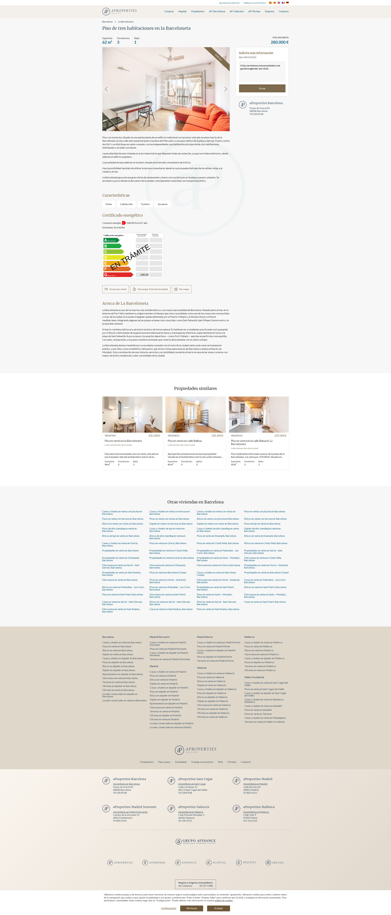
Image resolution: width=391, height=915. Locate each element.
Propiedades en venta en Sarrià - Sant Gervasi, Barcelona (263, 551)
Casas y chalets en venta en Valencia (215, 673)
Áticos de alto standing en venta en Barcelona (167, 537)
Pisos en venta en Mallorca (258, 646)
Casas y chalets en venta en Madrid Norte (218, 642)
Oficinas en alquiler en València (213, 712)
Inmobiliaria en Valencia (190, 811)
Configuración (168, 908)
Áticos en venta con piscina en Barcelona (218, 518)
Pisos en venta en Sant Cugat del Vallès (264, 689)
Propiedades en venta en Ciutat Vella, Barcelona (168, 551)
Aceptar (218, 908)
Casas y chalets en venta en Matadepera (265, 717)
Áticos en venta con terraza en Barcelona (265, 518)
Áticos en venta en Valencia (211, 681)
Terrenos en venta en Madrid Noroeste (170, 659)
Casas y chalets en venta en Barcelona (121, 642)
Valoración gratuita (229, 3)
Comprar (169, 11)
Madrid (154, 666)
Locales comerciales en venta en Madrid (170, 727)
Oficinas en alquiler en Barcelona (119, 685)
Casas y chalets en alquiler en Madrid (169, 687)
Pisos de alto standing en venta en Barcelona (119, 529)
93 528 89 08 (256, 113)
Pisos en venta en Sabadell (258, 709)
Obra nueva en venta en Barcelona (119, 579)
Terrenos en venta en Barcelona (118, 682)
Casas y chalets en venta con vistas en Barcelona (216, 512)
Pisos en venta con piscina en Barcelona (264, 511)
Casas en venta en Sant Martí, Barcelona (265, 601)
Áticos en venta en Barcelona (117, 650)
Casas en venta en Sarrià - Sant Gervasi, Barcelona (122, 603)
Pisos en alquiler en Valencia (211, 693)
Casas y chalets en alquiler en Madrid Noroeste (169, 654)
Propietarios (197, 11)
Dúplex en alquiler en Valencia (212, 700)
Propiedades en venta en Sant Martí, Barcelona (215, 588)
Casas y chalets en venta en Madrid (168, 671)
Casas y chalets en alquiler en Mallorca (264, 658)
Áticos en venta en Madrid (163, 679)
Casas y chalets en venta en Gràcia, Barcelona (120, 544)
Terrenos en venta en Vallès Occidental (264, 721)
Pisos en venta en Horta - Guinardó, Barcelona (167, 581)
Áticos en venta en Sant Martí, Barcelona (265, 587)
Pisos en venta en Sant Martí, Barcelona (122, 594)
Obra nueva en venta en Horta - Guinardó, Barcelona (218, 581)
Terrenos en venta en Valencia (212, 708)
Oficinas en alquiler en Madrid (165, 715)
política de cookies (224, 900)
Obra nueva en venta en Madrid (166, 707)
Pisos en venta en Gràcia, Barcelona (167, 543)
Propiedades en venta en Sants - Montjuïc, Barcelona (218, 559)
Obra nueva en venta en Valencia (214, 704)
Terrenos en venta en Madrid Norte (215, 660)
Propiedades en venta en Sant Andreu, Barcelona (121, 573)
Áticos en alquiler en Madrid (164, 695)
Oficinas (231, 761)
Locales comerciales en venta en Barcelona (124, 700)
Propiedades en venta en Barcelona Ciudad (266, 572)
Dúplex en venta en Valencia (211, 685)
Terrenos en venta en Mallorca (260, 666)
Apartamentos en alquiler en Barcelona (122, 674)
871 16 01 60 (250, 820)
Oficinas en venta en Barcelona (118, 689)
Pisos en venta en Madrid (163, 675)
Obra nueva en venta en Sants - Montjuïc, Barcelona (265, 595)
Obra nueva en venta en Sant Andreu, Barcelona (121, 610)
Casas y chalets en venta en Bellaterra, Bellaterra (264, 700)
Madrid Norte (205, 636)
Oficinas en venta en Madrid (164, 719)
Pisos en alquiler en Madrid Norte (214, 656)
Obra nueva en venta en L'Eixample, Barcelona (167, 566)
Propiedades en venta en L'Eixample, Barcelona (120, 559)
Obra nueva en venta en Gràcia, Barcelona (218, 565)
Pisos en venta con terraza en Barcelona (122, 518)
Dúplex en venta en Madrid (164, 683)
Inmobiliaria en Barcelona (126, 783)
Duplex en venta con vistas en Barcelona (217, 523)
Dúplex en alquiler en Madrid (165, 699)
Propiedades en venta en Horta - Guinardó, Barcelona (266, 566)
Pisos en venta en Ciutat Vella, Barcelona (218, 543)
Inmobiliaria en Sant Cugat (192, 783)
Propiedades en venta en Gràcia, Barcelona (171, 557)
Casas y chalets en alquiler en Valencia (216, 689)
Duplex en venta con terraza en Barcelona (170, 523)
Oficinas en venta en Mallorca (259, 670)
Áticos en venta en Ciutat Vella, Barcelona (265, 543)
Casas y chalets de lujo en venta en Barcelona (167, 529)
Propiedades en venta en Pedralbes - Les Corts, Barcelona (218, 551)
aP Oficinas (254, 11)
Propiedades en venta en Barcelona (120, 550)
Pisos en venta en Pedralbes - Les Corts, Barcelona (169, 588)
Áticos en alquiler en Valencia (212, 696)
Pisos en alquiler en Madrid (164, 691)
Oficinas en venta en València (212, 716)
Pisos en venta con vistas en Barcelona (169, 518)
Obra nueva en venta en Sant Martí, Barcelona (167, 595)
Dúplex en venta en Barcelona (117, 654)
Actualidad (180, 761)
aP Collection (237, 11)
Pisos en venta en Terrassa (258, 713)
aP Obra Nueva (217, 11)
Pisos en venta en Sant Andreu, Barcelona (218, 609)
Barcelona (107, 21)
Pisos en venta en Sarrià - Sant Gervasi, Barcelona (216, 603)
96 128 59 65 (185, 820)
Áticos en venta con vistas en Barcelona (122, 523)
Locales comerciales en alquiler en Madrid (171, 723)
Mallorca (249, 636)
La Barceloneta (126, 21)
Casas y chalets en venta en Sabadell (263, 705)
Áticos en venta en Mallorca (258, 650)
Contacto (284, 11)
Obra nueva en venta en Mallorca (261, 654)
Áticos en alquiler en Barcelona (118, 666)
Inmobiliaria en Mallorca (256, 811)
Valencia (201, 667)
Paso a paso (164, 761)
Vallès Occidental (254, 677)
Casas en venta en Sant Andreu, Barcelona (170, 609)
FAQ (220, 761)
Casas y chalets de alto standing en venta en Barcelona (218, 529)
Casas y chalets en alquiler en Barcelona (122, 658)
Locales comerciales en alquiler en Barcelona (119, 695)
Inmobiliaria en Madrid (255, 783)
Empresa (269, 11)
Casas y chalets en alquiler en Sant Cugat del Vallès (265, 694)
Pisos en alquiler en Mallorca (259, 662)
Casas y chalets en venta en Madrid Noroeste (168, 643)
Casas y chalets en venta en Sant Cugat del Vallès (266, 683)
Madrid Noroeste (160, 636)
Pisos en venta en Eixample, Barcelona (216, 535)
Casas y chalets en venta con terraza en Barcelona (169, 512)
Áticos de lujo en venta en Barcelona (120, 535)
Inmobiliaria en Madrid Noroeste (130, 811)
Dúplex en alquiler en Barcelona (118, 670)
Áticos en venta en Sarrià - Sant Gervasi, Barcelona (169, 603)
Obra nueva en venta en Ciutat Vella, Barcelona (262, 559)
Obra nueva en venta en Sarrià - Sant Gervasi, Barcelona (120, 566)
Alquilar (182, 11)
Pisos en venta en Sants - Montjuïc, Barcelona (214, 595)
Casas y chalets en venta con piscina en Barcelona (122, 512)
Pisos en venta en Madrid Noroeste (168, 648)
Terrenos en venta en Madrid (164, 711)
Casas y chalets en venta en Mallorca (263, 642)
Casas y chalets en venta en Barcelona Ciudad (216, 573)
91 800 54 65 (250, 792)
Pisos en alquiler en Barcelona (117, 662)
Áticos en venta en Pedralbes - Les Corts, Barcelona (123, 588)
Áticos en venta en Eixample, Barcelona (264, 535)
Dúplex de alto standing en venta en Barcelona (262, 529)
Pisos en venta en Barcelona (116, 646)
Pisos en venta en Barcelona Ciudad (167, 572)
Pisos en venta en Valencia (210, 677)
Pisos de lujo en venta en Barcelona (262, 523)
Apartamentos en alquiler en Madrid (168, 703)
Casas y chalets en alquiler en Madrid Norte (216, 651)
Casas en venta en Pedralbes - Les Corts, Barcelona (265, 581)
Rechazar (191, 908)
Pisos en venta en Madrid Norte (213, 646)
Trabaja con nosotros (254, 3)
